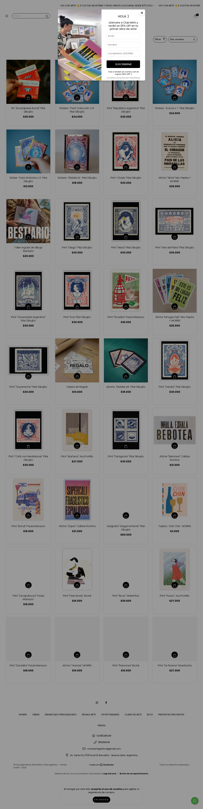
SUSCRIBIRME (123, 64)
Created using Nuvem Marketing (123, 77)
